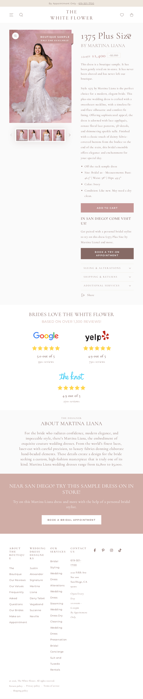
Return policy (16, 686)
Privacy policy (33, 685)
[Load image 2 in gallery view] (34, 135)
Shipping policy (20, 690)
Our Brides (16, 610)
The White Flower (27, 680)
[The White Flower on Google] (45, 337)
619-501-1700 (86, 3)
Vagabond (36, 604)
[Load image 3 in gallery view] (46, 135)
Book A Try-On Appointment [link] (107, 254)
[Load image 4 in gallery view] (58, 135)
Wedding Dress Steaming (56, 597)
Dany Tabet (37, 598)
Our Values (16, 586)
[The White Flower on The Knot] (71, 377)
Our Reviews (17, 580)
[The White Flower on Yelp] (97, 337)
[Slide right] (70, 135)
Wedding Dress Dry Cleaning (56, 615)
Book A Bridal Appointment (71, 519)
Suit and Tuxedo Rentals (55, 663)
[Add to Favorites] (129, 36)
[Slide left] (11, 135)
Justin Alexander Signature (36, 574)
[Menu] (11, 15)
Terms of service (52, 685)
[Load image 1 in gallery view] (22, 135)
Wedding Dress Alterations (57, 579)
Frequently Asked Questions (16, 598)
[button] (21, 15)
